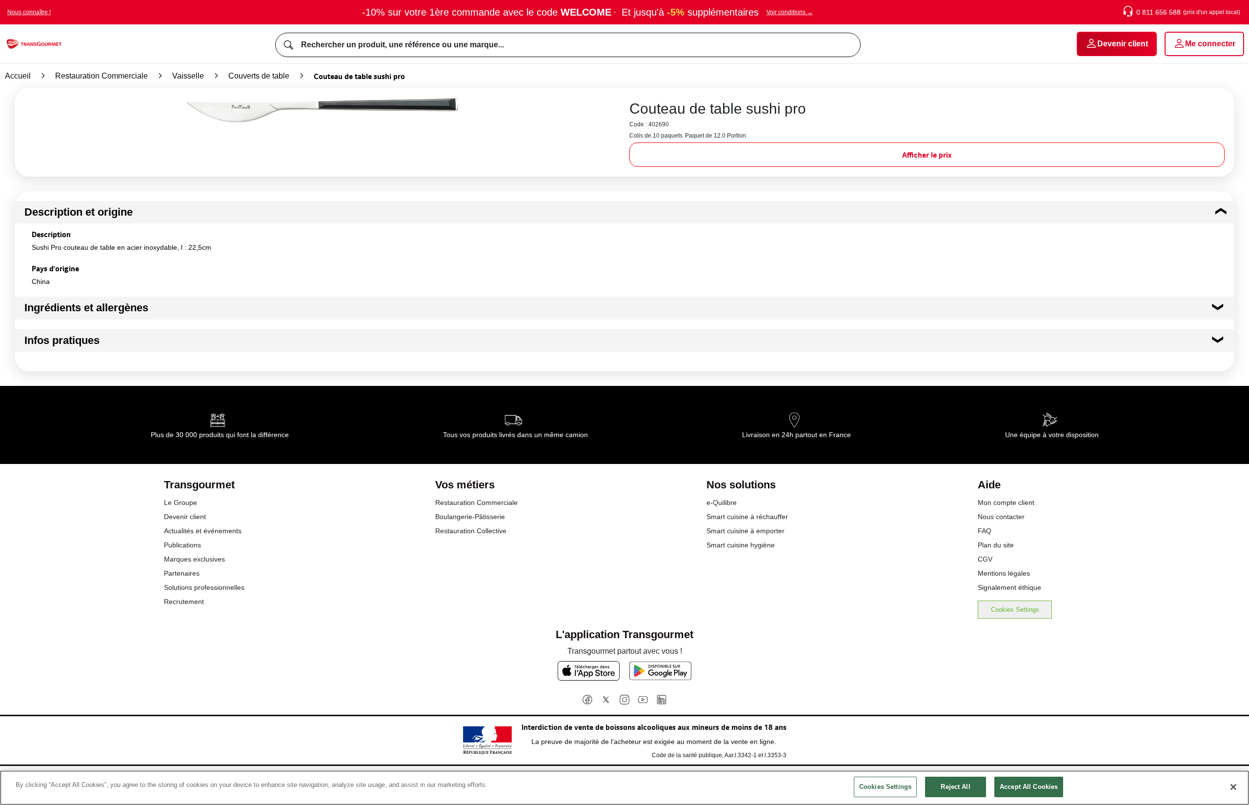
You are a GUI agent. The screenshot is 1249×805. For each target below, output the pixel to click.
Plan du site (996, 545)
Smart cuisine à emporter (745, 531)
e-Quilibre (721, 502)
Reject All (955, 786)
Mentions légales (1004, 573)
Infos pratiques (62, 340)
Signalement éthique (1009, 587)
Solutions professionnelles (204, 587)
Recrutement (184, 601)
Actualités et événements (203, 531)
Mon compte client (1006, 502)
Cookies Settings (1015, 609)
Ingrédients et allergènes (86, 308)
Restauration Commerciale (101, 76)
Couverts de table (258, 76)
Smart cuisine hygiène (740, 545)
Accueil (18, 76)
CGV (985, 559)
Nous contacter (1001, 517)
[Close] (1233, 787)
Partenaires (182, 573)
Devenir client (185, 517)
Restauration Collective (470, 531)
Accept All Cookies (1029, 786)
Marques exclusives (194, 559)
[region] (624, 787)
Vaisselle (188, 76)
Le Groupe (180, 502)
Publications (182, 545)
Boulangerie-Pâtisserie (470, 517)
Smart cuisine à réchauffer (747, 517)
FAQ (984, 531)
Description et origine (78, 212)
